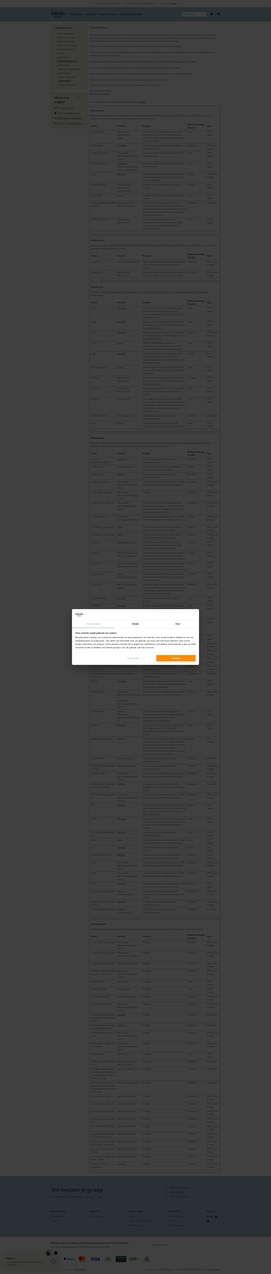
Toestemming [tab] (93, 624)
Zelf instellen (133, 658)
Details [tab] (135, 624)
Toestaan (175, 658)
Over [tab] (177, 624)
